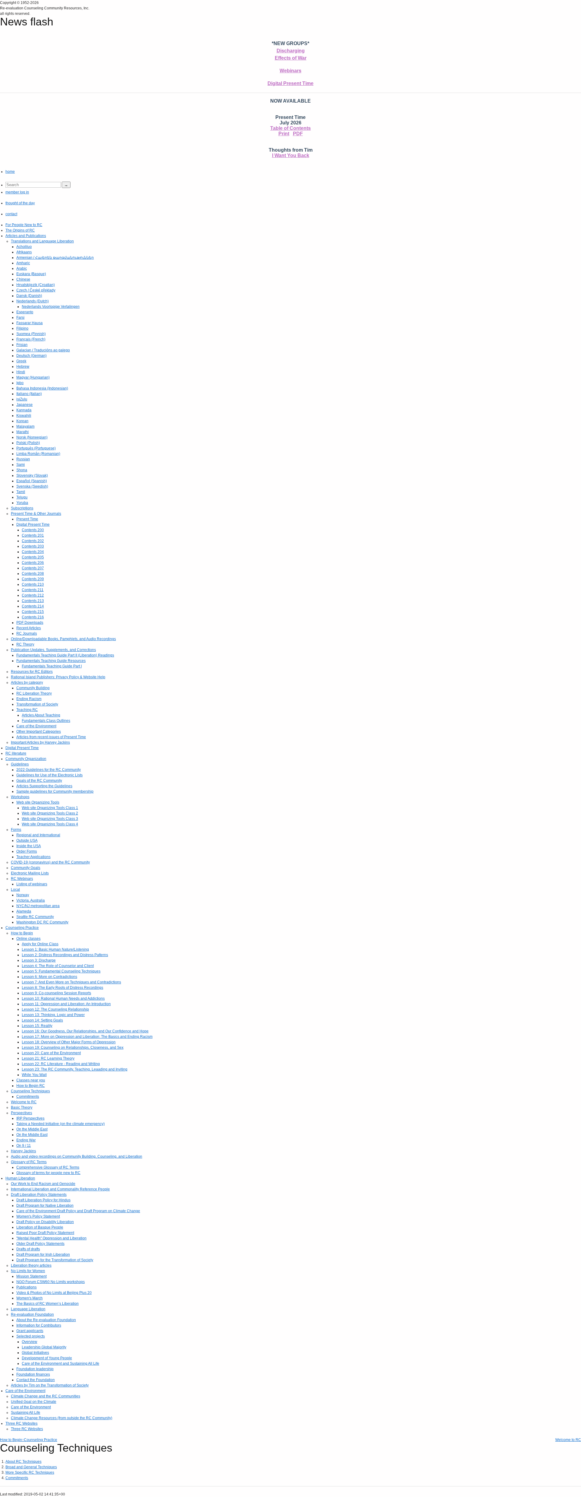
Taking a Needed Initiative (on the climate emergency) (60, 1124)
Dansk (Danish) (29, 296)
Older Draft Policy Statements (40, 1244)
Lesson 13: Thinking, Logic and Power (53, 1015)
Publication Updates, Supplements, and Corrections (53, 650)
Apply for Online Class (40, 944)
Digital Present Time (290, 83)
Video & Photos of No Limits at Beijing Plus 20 (54, 1293)
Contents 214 (33, 606)
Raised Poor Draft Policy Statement (45, 1233)
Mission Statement (31, 1276)
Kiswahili (23, 415)
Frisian (22, 345)
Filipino (22, 328)
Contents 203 (33, 546)
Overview (29, 1342)
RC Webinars (22, 879)
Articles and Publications (25, 236)
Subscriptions (22, 508)
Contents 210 (33, 584)
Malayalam (25, 426)
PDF (298, 133)
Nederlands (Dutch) (32, 301)
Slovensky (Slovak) (32, 475)
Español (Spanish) (31, 481)
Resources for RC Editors (32, 672)
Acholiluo (24, 247)
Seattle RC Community (35, 917)
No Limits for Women (28, 1271)
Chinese (23, 279)
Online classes (28, 938)
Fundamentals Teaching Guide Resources (51, 661)
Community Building (33, 688)
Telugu (22, 497)
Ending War (26, 1140)
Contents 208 (33, 573)
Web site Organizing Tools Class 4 (50, 824)
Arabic (21, 268)
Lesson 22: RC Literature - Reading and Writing (61, 1064)
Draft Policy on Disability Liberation (45, 1222)
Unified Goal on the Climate (33, 1402)
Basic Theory (21, 1107)
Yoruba (22, 503)
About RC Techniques (23, 1461)
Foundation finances (33, 1374)
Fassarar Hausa (29, 323)
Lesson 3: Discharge (39, 960)
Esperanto (24, 312)
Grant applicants (29, 1331)
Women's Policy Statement (38, 1216)
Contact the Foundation (35, 1380)
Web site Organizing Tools (37, 802)
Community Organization (25, 759)
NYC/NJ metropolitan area (38, 906)
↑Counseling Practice (39, 1440)
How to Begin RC (30, 1086)
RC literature (15, 753)
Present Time (27, 519)
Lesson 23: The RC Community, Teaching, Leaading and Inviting (74, 1069)
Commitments (27, 1096)
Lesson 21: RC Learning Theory (48, 1058)
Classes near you (30, 1080)
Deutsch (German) (31, 356)
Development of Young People (47, 1358)
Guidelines (20, 764)
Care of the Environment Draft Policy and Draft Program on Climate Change (78, 1211)
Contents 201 (33, 535)
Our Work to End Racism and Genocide (43, 1184)
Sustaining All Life (25, 1412)
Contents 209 (33, 579)
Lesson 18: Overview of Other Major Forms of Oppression (69, 1042)
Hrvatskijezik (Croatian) (35, 285)
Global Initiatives (35, 1353)
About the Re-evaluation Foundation (46, 1320)
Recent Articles (28, 628)
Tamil (20, 492)
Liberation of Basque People (39, 1227)
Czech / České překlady (35, 290)
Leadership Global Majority (44, 1347)
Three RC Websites (21, 1423)
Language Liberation (28, 1309)
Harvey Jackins (23, 1151)
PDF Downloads (29, 622)
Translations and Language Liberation (42, 241)
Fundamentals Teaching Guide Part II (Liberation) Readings (65, 655)
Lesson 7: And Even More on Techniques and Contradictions (71, 982)
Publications (26, 1287)
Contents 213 (33, 601)
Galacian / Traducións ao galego (43, 350)
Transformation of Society (37, 704)
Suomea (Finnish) (31, 334)
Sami (20, 464)
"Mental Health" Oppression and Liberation (51, 1238)
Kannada (23, 410)
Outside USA (27, 840)
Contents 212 (33, 595)
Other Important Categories (38, 731)
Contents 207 (33, 568)
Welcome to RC (24, 1102)
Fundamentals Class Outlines (46, 721)
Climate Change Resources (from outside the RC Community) (61, 1418)
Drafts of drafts (28, 1249)
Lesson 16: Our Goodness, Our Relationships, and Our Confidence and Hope (85, 1031)
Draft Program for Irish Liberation (43, 1254)
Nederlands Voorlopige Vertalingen (51, 306)
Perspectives (21, 1113)
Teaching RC (27, 710)
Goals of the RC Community (39, 780)
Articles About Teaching (41, 715)
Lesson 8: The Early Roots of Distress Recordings (62, 987)
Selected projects (30, 1336)
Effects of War (291, 58)
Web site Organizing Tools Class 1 (50, 808)
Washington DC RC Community (42, 922)
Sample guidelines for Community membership (55, 791)
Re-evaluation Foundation (32, 1314)
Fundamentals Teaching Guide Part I (52, 666)
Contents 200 (33, 530)
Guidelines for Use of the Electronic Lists (49, 775)
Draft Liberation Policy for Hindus (43, 1200)
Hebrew (22, 366)
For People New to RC (23, 225)
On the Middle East (32, 1129)
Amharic (23, 263)
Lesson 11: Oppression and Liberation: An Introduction (66, 1004)
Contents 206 (33, 563)
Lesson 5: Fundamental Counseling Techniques (61, 971)
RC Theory (25, 644)
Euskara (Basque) (31, 274)
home (10, 171)
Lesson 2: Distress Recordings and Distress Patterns (65, 955)
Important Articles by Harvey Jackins (40, 742)
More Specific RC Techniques (29, 1472)
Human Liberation (20, 1178)
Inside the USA (28, 846)
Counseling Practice (22, 928)
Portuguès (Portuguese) (36, 448)
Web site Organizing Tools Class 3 (50, 819)
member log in (17, 192)
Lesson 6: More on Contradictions (49, 977)
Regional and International (38, 835)
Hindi (20, 372)
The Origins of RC (20, 230)
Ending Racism (28, 699)
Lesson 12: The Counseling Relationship (55, 1009)
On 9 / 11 (23, 1145)
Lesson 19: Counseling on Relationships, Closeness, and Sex (72, 1047)
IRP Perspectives (30, 1118)
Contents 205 (33, 557)
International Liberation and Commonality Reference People (60, 1189)
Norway (22, 895)
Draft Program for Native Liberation (45, 1205)
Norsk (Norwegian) (32, 437)
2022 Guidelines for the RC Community (48, 770)
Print (283, 133)
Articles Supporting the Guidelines (44, 786)
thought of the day (20, 203)
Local (15, 889)
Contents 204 (33, 552)
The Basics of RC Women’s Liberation (47, 1303)
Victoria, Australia (30, 900)
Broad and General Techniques (31, 1467)
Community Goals (25, 868)
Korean (22, 421)
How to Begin (22, 933)
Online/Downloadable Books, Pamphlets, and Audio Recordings (63, 639)
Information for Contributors (38, 1325)
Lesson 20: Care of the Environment (51, 1053)
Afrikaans (24, 252)
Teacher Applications (33, 857)
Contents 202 (33, 541)
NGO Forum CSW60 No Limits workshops (50, 1282)
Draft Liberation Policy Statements (39, 1195)
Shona (21, 470)
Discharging (291, 50)
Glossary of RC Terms (29, 1162)
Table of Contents (290, 128)
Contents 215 (33, 612)
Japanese (24, 405)
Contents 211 (33, 590)
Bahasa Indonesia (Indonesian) (42, 388)
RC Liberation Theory (34, 693)
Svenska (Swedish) (32, 486)
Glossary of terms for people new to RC (48, 1173)
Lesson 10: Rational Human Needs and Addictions (63, 998)
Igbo (20, 383)
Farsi (20, 317)
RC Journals (26, 633)
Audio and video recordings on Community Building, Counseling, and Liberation (76, 1156)
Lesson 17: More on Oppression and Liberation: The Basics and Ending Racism (87, 1037)
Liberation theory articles (31, 1265)
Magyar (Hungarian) (33, 377)
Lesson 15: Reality (37, 1026)
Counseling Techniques (30, 1091)
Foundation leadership (35, 1369)
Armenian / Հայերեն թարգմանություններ (55, 257)
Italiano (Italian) (29, 394)
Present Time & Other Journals (36, 514)
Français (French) (30, 339)
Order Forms (26, 851)
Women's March (29, 1298)
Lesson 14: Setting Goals (42, 1020)
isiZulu (21, 399)
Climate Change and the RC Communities (45, 1396)
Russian (23, 459)
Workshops (20, 797)
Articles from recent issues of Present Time (51, 737)
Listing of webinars (31, 884)
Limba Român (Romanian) (38, 454)
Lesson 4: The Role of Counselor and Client (58, 966)
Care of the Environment (36, 726)
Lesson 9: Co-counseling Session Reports (56, 993)
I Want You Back (290, 155)
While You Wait (34, 1075)
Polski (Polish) (28, 443)
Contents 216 (33, 617)
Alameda (23, 911)
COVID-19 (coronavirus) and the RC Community (50, 862)
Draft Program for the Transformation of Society (54, 1260)
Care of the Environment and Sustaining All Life (60, 1363)
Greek (21, 361)
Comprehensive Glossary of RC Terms (47, 1167)
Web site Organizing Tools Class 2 (50, 813)
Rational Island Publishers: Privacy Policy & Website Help (58, 677)
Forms (16, 829)
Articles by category (27, 682)
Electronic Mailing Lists (30, 873)
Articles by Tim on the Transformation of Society (50, 1385)
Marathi (22, 432)
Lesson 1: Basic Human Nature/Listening (55, 949)
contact (11, 214)
